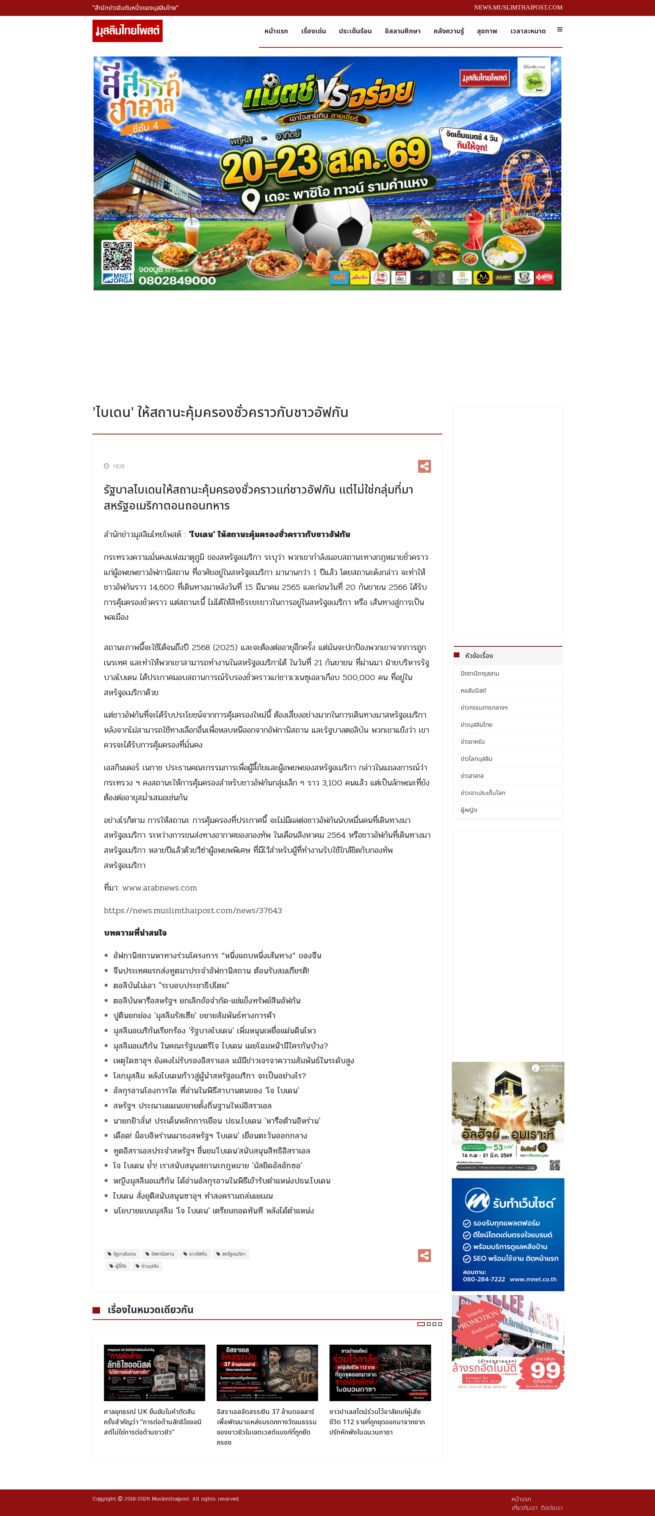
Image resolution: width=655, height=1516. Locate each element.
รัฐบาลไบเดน (124, 1254)
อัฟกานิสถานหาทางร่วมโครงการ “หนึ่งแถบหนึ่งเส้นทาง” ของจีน (217, 955)
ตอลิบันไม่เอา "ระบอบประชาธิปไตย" (171, 985)
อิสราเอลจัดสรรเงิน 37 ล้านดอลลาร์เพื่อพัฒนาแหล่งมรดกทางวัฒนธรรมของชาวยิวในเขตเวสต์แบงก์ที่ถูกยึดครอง (267, 1427)
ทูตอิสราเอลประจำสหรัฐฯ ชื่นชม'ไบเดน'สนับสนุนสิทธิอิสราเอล (211, 1150)
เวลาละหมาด (528, 31)
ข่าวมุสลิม (150, 1266)
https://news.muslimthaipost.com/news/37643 (193, 910)
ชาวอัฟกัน (198, 1254)
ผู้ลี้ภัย (120, 1266)
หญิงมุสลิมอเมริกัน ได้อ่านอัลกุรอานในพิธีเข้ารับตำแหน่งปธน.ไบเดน (222, 1180)
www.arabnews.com (159, 887)
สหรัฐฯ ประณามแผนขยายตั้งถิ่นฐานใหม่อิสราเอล (192, 1105)
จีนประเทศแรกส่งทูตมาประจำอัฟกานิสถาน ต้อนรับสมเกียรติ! (211, 970)
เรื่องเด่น (313, 31)
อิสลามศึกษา (403, 31)
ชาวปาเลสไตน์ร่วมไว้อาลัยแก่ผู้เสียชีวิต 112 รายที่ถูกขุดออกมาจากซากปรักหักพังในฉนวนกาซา (377, 1422)
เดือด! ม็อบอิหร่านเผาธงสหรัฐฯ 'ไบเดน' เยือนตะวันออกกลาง (210, 1135)
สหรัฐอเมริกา (234, 1254)
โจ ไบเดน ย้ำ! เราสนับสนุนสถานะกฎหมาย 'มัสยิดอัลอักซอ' (207, 1165)
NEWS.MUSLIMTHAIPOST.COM (518, 7)
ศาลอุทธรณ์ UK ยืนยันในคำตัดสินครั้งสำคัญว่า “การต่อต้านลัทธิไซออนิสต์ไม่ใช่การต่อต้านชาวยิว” (153, 1422)
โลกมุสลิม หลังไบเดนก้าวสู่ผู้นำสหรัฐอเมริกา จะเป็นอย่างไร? (209, 1075)
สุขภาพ (487, 31)
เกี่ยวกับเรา (524, 1508)
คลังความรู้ (449, 31)
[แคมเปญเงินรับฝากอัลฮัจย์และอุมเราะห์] (508, 1118)
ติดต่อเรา (552, 1508)
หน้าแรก (276, 31)
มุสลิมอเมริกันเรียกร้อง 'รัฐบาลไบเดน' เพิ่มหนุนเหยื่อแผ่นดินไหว (214, 1030)
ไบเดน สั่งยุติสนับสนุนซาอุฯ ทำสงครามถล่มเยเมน (193, 1196)
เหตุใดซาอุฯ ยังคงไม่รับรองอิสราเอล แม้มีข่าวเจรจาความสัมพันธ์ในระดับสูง (233, 1060)
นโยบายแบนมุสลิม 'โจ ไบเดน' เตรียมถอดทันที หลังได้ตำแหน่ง (213, 1210)
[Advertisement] (327, 345)
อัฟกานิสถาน (162, 1254)
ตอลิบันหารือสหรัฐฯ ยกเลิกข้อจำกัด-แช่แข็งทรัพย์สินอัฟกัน (207, 1000)
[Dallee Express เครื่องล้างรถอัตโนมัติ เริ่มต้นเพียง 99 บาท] (508, 1342)
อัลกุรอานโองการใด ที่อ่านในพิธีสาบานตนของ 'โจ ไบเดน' (206, 1090)
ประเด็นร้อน (355, 31)
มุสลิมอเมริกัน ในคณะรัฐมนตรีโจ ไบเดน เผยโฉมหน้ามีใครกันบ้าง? (220, 1045)
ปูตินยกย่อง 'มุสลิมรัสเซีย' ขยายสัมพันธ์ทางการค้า (194, 1015)
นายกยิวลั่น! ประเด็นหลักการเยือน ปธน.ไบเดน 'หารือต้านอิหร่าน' (216, 1121)
